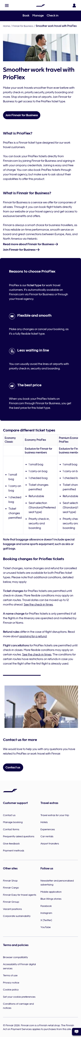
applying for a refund (33, 636)
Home (6, 25)
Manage (38, 15)
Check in (52, 15)
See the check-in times (38, 604)
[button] (7, 5)
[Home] (40, 5)
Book (26, 15)
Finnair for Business (22, 25)
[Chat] (76, 1031)
